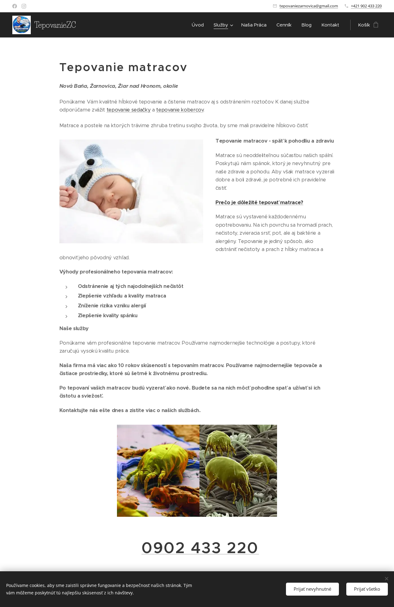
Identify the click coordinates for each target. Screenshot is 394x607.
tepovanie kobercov (179, 110)
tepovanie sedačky (129, 110)
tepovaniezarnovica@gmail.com (308, 6)
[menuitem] (199, 25)
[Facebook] (14, 6)
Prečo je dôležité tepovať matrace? (259, 202)
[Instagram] (24, 6)
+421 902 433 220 (366, 6)
